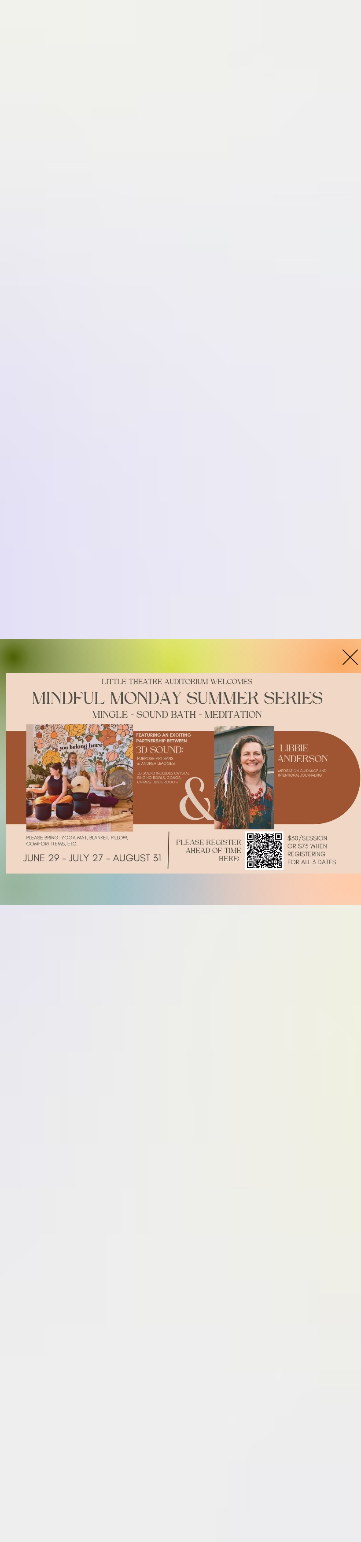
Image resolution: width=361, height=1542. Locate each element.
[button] (350, 657)
